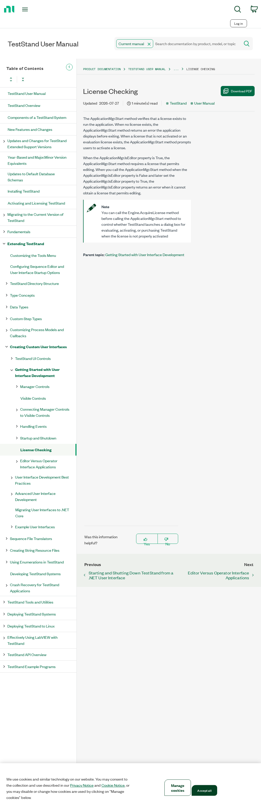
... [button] (176, 69)
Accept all (204, 790)
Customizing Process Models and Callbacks (37, 332)
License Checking (35, 449)
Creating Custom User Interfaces (38, 346)
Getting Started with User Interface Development (37, 372)
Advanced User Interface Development (35, 496)
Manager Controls (34, 386)
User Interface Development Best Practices (42, 480)
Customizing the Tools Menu (33, 255)
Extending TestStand (25, 243)
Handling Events (33, 426)
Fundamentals (18, 231)
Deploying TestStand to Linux (31, 626)
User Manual (204, 103)
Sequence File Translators (31, 538)
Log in (238, 23)
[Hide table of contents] (69, 67)
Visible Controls (33, 398)
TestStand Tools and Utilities (30, 602)
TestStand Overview (24, 105)
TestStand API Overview (26, 654)
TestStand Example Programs (31, 666)
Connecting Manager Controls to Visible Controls (44, 412)
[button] (149, 44)
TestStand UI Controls (33, 358)
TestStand (178, 103)
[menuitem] (237, 10)
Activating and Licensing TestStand (36, 203)
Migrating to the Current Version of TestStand (35, 217)
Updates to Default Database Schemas (31, 176)
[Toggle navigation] (34, 9)
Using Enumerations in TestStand (37, 561)
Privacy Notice (82, 785)
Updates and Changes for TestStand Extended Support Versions (37, 143)
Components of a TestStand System (37, 117)
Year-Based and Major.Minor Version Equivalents (37, 160)
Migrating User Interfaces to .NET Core (42, 512)
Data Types (19, 306)
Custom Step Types (26, 318)
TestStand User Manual (27, 93)
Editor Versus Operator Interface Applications (38, 463)
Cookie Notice (113, 785)
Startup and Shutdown (38, 438)
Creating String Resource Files (34, 550)
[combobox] (177, 43)
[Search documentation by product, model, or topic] (246, 43)
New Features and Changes (30, 129)
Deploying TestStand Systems (31, 614)
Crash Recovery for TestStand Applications (34, 587)
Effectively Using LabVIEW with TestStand (32, 640)
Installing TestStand (24, 191)
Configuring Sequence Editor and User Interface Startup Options (37, 269)
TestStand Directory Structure (34, 283)
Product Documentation (102, 69)
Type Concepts (22, 295)
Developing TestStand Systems (35, 573)
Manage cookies (178, 788)
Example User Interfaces (35, 526)
